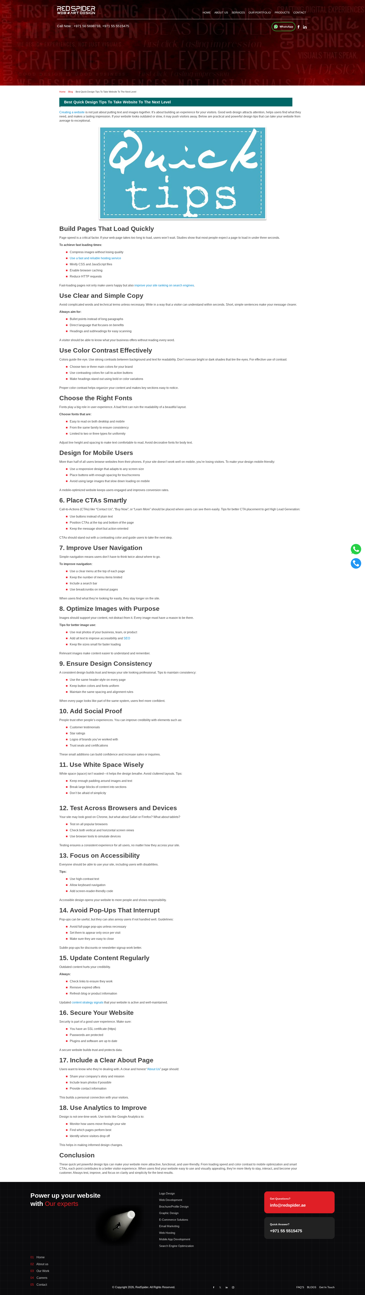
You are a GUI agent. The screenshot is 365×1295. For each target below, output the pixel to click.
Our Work (39, 1271)
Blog (70, 91)
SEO (127, 638)
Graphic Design (169, 1213)
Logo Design (167, 1193)
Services (238, 12)
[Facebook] (298, 27)
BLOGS (311, 1287)
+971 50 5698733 (87, 26)
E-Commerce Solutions (173, 1219)
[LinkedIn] (226, 1287)
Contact (299, 12)
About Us (153, 1069)
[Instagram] (233, 1287)
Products (282, 12)
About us (221, 12)
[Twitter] (220, 1287)
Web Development (170, 1199)
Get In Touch (327, 1287)
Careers (38, 1277)
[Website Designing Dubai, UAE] (76, 9)
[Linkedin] (305, 27)
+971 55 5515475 (115, 26)
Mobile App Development (174, 1239)
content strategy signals (87, 1002)
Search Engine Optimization (176, 1245)
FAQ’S (300, 1287)
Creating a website (72, 112)
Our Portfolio (260, 12)
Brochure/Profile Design (174, 1206)
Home (207, 12)
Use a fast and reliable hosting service (95, 258)
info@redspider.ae (288, 1205)
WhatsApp (286, 26)
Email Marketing (169, 1226)
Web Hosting (167, 1232)
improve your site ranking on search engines (164, 285)
